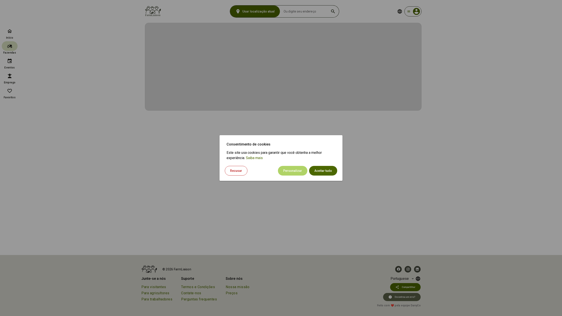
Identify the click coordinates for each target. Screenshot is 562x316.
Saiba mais (254, 158)
